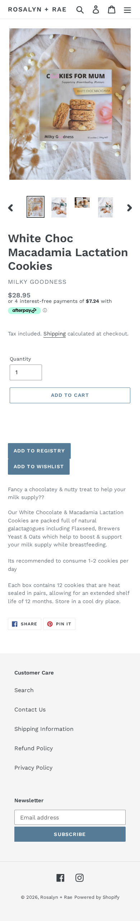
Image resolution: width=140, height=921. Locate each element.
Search (24, 690)
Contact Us (30, 709)
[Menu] (127, 9)
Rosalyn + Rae (37, 9)
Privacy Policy (33, 767)
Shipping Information (44, 728)
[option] (35, 207)
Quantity (20, 359)
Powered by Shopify (97, 897)
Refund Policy (33, 748)
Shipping (54, 333)
